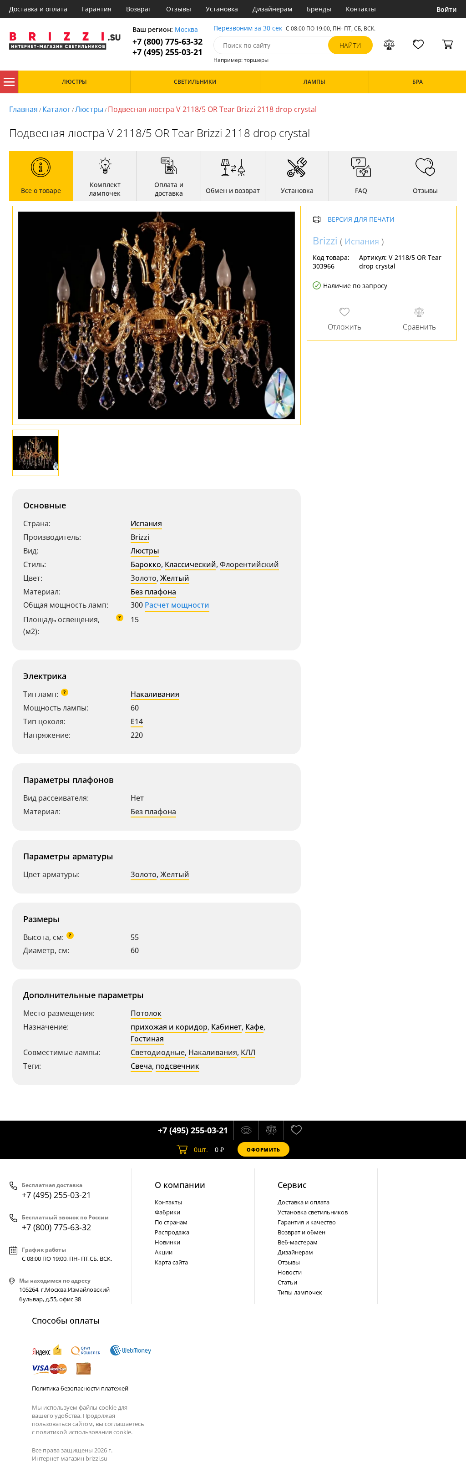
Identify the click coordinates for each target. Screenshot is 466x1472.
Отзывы (178, 9)
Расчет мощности (177, 605)
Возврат (139, 9)
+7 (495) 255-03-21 (167, 52)
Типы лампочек (300, 1292)
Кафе (254, 1027)
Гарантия (96, 9)
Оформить (263, 1149)
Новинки (167, 1242)
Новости (290, 1272)
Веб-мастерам (298, 1242)
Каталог (9, 82)
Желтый (174, 578)
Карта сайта (171, 1262)
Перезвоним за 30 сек (247, 28)
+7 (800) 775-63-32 (167, 41)
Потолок (146, 1013)
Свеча (141, 1066)
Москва (186, 30)
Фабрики (167, 1212)
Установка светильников (313, 1212)
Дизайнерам (272, 9)
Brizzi (140, 537)
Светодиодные (158, 1052)
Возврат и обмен (301, 1232)
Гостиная (147, 1039)
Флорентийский (249, 564)
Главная (23, 109)
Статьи (287, 1282)
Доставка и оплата (38, 9)
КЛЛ (248, 1052)
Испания (146, 523)
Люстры (89, 109)
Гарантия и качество (307, 1222)
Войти (446, 9)
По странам (171, 1222)
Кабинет (226, 1027)
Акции (163, 1252)
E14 (137, 721)
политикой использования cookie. (84, 1432)
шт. (201, 1149)
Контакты (361, 9)
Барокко (146, 564)
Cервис (292, 1184)
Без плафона (153, 592)
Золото (144, 578)
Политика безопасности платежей (80, 1388)
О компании (180, 1184)
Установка (222, 9)
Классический (190, 564)
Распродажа (172, 1232)
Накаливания (155, 694)
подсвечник (177, 1066)
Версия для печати (361, 219)
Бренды (319, 9)
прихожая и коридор (169, 1027)
